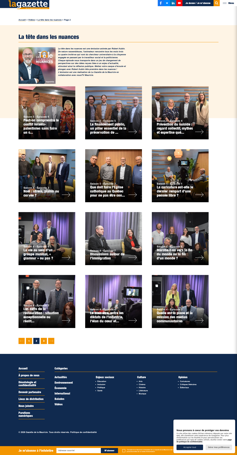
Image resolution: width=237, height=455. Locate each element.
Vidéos (31, 20)
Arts (140, 381)
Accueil (22, 20)
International (62, 393)
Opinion (182, 377)
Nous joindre (26, 406)
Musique (142, 394)
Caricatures (185, 381)
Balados (59, 398)
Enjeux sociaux (105, 377)
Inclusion (101, 384)
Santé (99, 391)
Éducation (101, 381)
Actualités (61, 377)
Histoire (142, 387)
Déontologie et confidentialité (27, 383)
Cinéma (142, 384)
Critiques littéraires (188, 384)
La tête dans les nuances (49, 20)
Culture (141, 377)
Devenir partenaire (30, 392)
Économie (61, 388)
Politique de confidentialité (83, 432)
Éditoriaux (184, 387)
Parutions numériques (26, 414)
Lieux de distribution (31, 399)
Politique (101, 387)
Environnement (64, 382)
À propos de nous (29, 375)
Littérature (143, 391)
